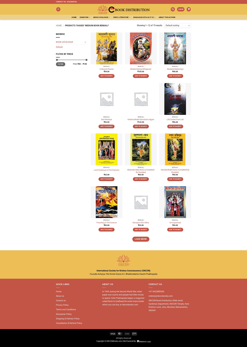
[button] (58, 9)
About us (60, 296)
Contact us (61, 300)
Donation (84, 17)
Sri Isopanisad (175, 223)
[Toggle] (85, 42)
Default (59, 47)
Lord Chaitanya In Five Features (106, 170)
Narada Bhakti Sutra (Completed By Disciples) (175, 171)
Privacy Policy (62, 305)
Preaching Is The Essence (106, 223)
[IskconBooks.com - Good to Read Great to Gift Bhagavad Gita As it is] (123, 9)
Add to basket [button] (106, 76)
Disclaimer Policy (64, 314)
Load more (141, 239)
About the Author (167, 17)
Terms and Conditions (66, 309)
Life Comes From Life (175, 119)
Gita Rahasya (106, 119)
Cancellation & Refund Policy (69, 323)
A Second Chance (106, 69)
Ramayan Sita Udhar (141, 223)
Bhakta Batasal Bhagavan (140, 69)
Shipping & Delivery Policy (68, 318)
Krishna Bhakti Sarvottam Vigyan (141, 119)
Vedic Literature (120, 17)
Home (74, 17)
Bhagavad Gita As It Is (143, 17)
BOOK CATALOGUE (64, 42)
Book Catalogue (100, 17)
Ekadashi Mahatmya (175, 69)
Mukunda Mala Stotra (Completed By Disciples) (140, 171)
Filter (60, 64)
